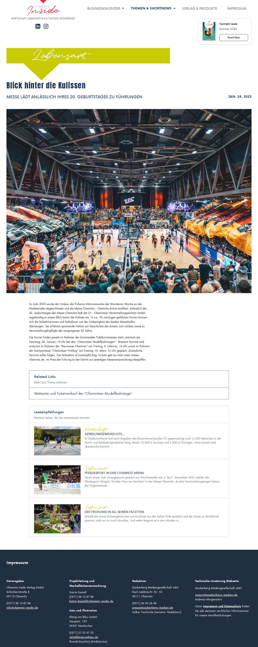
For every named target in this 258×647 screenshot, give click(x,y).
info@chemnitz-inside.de (22, 608)
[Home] (31, 8)
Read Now (234, 37)
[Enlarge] (129, 201)
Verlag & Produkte (199, 8)
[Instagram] (46, 26)
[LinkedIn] (37, 26)
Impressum (237, 8)
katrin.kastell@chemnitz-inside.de (91, 601)
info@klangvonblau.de (83, 637)
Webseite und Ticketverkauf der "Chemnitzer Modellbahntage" (83, 393)
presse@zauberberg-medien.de (152, 608)
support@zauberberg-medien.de (216, 595)
